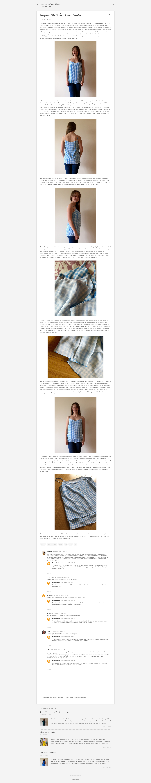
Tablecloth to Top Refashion (47, 732)
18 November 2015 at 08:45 (60, 551)
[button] (110, 14)
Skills (70, 544)
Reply (49, 573)
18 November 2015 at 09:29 (62, 577)
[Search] (113, 4)
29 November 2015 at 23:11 (68, 600)
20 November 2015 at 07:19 (58, 631)
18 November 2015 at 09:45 (61, 595)
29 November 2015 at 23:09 (68, 563)
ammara (49, 551)
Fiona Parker (56, 563)
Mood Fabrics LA (58, 29)
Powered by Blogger (75, 775)
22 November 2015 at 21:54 (58, 649)
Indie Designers (52, 544)
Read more (107, 727)
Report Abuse (75, 779)
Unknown (50, 595)
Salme (60, 544)
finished (43, 544)
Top (75, 544)
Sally (48, 649)
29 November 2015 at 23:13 (68, 660)
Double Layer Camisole (100, 107)
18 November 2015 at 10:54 (59, 613)
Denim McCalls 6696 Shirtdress (48, 752)
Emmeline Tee (44, 103)
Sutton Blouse (54, 103)
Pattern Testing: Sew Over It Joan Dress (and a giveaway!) (56, 712)
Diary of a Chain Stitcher (50, 4)
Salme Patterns (44, 109)
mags (48, 631)
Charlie (49, 613)
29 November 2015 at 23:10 (68, 582)
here (99, 103)
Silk (66, 544)
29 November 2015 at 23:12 (68, 618)
